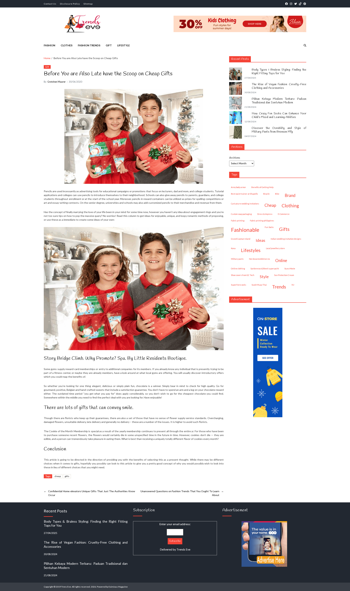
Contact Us (50, 3)
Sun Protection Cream (284, 275)
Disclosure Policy (70, 3)
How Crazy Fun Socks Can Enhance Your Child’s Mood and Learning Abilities (279, 115)
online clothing (238, 268)
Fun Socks (269, 227)
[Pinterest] (304, 3)
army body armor (238, 187)
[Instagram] (291, 3)
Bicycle (266, 194)
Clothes (66, 45)
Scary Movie (289, 268)
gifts (67, 476)
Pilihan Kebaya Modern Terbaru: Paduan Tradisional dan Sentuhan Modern (279, 100)
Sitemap (88, 3)
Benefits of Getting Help (262, 187)
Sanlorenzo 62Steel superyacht (264, 268)
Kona (233, 248)
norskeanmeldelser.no (259, 259)
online (281, 260)
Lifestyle (123, 45)
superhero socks (238, 285)
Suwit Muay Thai (259, 285)
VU (292, 285)
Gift (109, 45)
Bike (277, 194)
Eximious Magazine (118, 586)
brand (290, 195)
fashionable (245, 229)
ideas (260, 240)
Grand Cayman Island (240, 239)
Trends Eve (183, 549)
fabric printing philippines (262, 220)
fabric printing (237, 220)
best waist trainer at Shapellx (244, 194)
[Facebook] (286, 3)
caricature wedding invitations (245, 203)
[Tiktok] (300, 3)
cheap (58, 476)
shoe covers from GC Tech (242, 275)
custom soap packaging (241, 214)
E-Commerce (283, 214)
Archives (234, 157)
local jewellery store (275, 248)
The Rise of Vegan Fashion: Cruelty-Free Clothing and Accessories (279, 86)
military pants (237, 259)
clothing (290, 205)
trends (279, 286)
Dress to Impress (264, 214)
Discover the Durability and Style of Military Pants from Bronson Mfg (279, 130)
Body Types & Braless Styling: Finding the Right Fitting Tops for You (279, 71)
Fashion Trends (89, 45)
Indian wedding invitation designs (286, 239)
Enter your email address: (175, 536)
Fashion (49, 45)
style (264, 276)
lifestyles (250, 250)
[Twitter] (295, 3)
